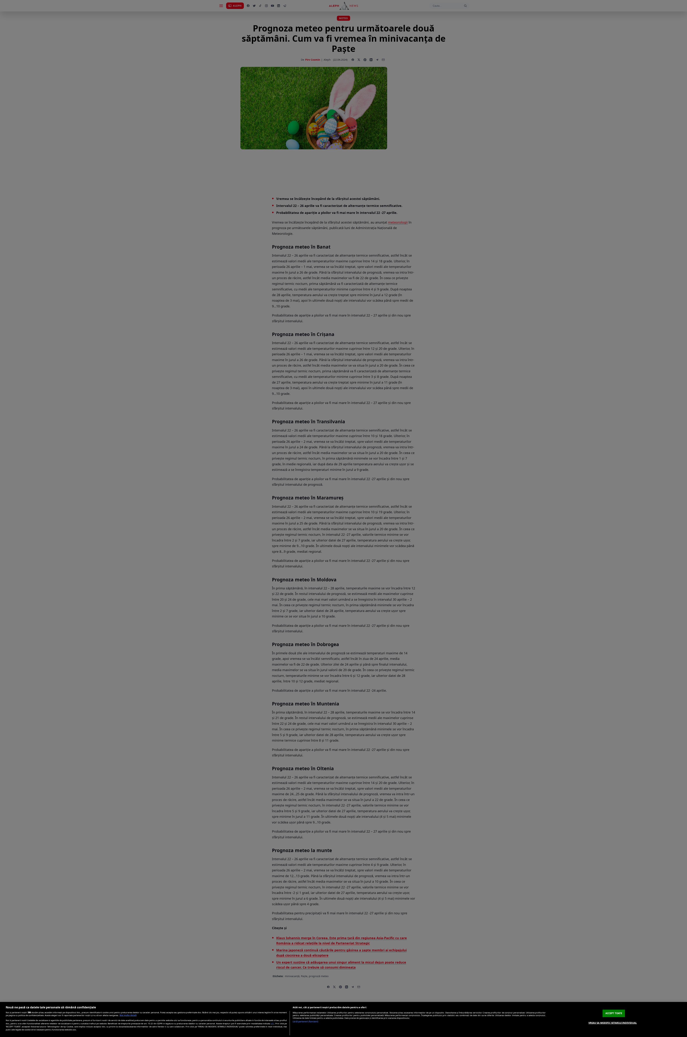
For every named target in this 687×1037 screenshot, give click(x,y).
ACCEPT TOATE (613, 1013)
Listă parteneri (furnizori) (305, 1021)
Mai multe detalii (128, 1015)
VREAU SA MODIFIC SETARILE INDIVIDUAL (612, 1022)
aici (272, 1023)
